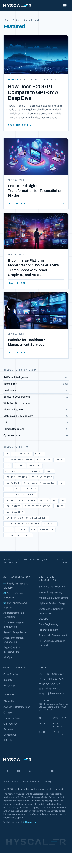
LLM (7, 465)
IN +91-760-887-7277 (51, 678)
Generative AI (21, 454)
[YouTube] (52, 771)
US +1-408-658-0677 (51, 673)
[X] (30, 771)
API (33, 529)
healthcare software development (26, 518)
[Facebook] (7, 771)
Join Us (7, 740)
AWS (55, 500)
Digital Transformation (20, 500)
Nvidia (44, 500)
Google (39, 454)
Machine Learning (16, 477)
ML (17, 489)
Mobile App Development (20, 494)
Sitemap (47, 781)
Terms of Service (30, 781)
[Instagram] (18, 771)
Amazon (59, 506)
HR (63, 500)
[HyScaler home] (17, 5)
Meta (8, 489)
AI (6, 454)
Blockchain (12, 483)
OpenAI (59, 459)
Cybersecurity (14, 512)
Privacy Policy (10, 781)
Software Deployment (18, 535)
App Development (42, 477)
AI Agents (50, 523)
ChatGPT (19, 465)
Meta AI (21, 529)
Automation (47, 529)
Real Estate (12, 506)
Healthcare (44, 459)
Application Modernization (22, 523)
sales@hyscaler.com (50, 688)
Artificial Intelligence (39, 483)
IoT (61, 483)
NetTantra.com (29, 822)
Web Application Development (23, 471)
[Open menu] (65, 5)
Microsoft (35, 465)
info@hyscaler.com (49, 683)
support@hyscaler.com (52, 693)
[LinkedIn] (41, 771)
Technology (30, 489)
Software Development (18, 459)
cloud (8, 529)
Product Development (38, 506)
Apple (49, 471)
